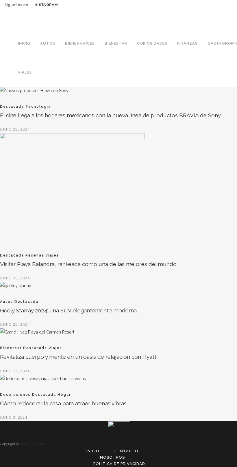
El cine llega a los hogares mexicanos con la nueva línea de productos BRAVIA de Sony (110, 115)
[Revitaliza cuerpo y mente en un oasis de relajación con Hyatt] (37, 332)
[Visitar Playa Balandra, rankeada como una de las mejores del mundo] (72, 137)
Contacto (126, 451)
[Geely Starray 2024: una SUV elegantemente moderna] (15, 285)
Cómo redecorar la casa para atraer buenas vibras (63, 403)
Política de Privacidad (119, 463)
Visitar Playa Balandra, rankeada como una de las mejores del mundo (88, 264)
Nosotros (112, 457)
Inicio (92, 451)
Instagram (46, 4)
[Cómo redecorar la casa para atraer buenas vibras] (43, 378)
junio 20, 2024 (15, 278)
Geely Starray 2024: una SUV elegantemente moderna (68, 310)
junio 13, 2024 (15, 371)
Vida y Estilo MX (32, 444)
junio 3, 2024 (13, 417)
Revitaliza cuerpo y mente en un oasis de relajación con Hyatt (78, 357)
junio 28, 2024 (15, 129)
